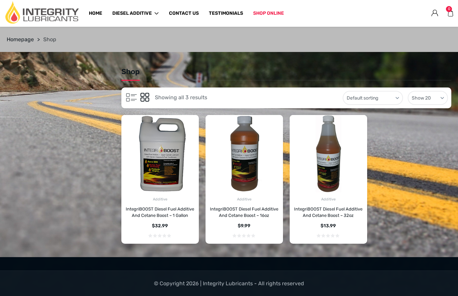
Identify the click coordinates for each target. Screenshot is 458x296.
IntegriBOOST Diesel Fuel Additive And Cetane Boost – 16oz (244, 212)
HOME (95, 13)
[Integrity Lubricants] (42, 13)
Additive (160, 199)
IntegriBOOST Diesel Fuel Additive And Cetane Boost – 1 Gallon (160, 212)
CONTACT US (184, 13)
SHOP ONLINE (268, 13)
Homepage (20, 39)
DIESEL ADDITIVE (132, 13)
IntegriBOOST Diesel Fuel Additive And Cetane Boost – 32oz (328, 212)
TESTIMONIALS (226, 13)
